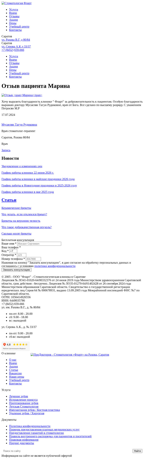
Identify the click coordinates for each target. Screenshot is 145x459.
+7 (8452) (7, 49)
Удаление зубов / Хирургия (26, 413)
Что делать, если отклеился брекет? (24, 214)
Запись (6, 150)
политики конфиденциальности (55, 266)
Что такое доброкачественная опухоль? (27, 227)
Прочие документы (21, 443)
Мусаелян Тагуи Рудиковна (19, 124)
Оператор (9, 254)
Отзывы (14, 16)
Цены (12, 23)
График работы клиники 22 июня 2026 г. (28, 172)
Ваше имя (9, 243)
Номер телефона (13, 258)
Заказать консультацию (16, 269)
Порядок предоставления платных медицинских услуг (44, 429)
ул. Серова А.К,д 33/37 (16, 46)
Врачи (13, 13)
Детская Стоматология (23, 406)
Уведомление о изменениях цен (22, 166)
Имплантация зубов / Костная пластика (34, 409)
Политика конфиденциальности (29, 426)
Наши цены (16, 376)
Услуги (13, 9)
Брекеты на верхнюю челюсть (21, 220)
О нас (12, 359)
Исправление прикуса (23, 399)
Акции (13, 19)
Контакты (15, 29)
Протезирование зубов (23, 403)
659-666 (19, 49)
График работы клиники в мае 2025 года (28, 191)
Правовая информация (23, 439)
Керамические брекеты (16, 208)
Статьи (9, 199)
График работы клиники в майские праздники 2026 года (38, 179)
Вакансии (15, 373)
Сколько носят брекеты (16, 233)
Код (5, 251)
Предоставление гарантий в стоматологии (36, 432)
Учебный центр (19, 26)
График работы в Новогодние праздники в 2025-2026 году (39, 185)
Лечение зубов (18, 396)
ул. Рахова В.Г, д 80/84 (16, 39)
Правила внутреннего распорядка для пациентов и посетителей (50, 436)
